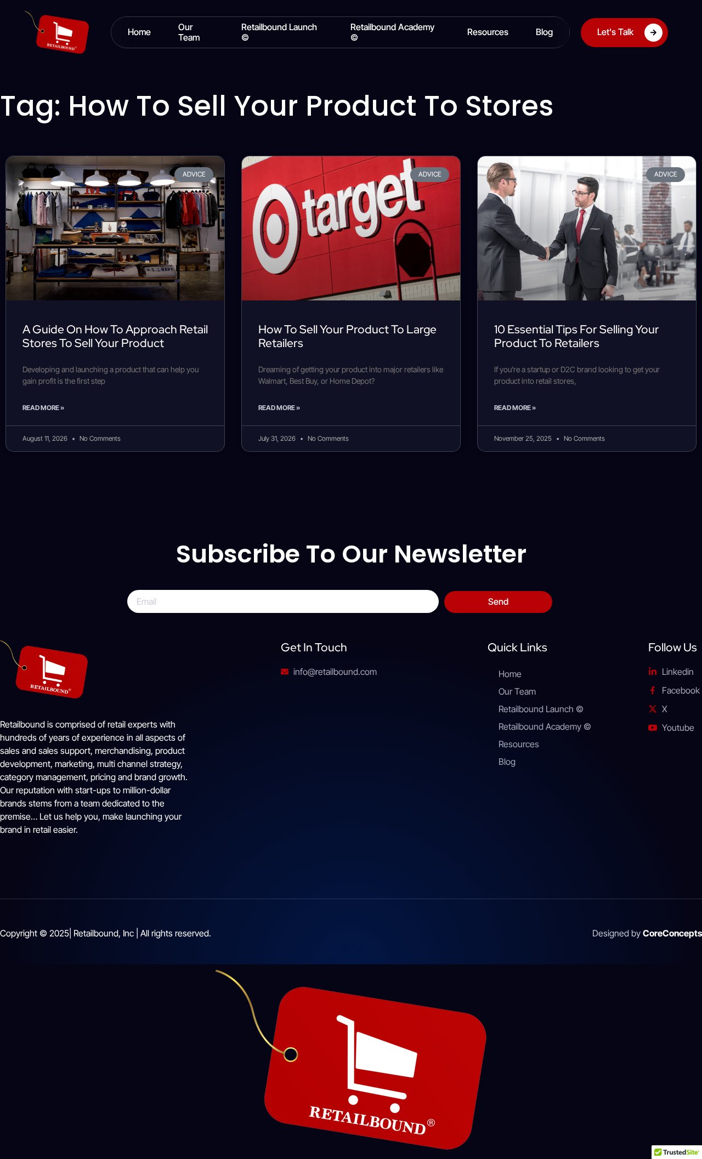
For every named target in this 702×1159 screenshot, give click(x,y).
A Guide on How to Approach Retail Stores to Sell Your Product (115, 336)
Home (139, 31)
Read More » (43, 408)
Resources (487, 31)
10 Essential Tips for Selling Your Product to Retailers (576, 336)
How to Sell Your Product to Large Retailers (347, 336)
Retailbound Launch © (279, 32)
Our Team (189, 32)
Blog (544, 31)
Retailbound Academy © (392, 32)
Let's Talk (615, 31)
